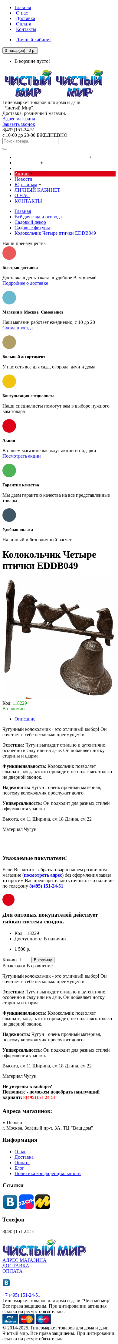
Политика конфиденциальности (48, 1173)
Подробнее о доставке (25, 283)
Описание (25, 718)
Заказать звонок (18, 124)
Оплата (22, 1162)
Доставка (24, 1157)
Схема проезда (17, 327)
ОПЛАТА (12, 1271)
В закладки (13, 965)
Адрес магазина (18, 118)
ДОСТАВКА (15, 1265)
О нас (20, 1151)
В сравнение (40, 965)
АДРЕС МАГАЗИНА (24, 1260)
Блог (19, 1168)
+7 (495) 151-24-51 (21, 1295)
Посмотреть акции (21, 456)
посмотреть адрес (43, 875)
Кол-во (9, 959)
